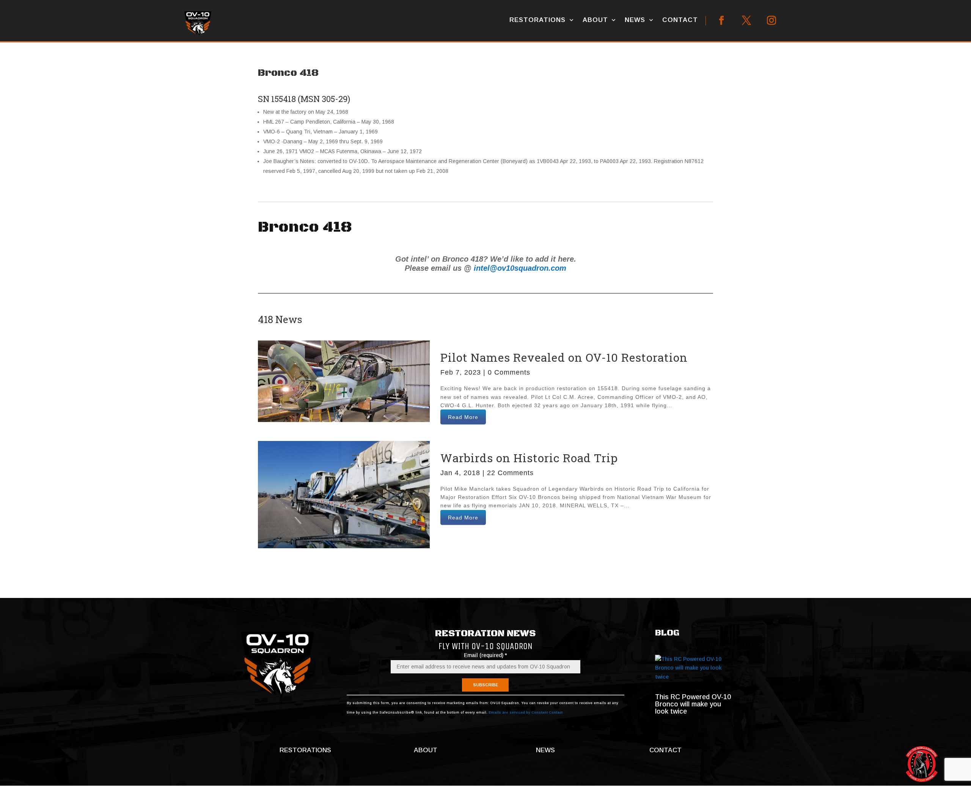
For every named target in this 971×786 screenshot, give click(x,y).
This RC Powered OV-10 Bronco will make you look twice (693, 704)
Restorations (537, 20)
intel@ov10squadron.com (520, 268)
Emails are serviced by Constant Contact (525, 712)
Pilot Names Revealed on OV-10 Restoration (564, 357)
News (635, 20)
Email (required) (485, 655)
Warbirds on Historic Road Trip (529, 457)
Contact (680, 20)
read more (463, 417)
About (595, 20)
